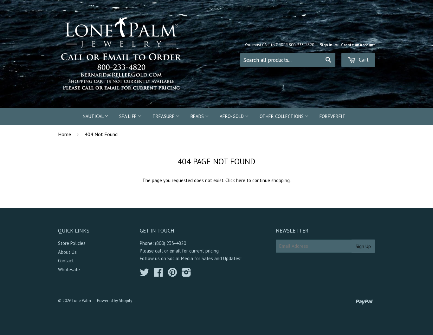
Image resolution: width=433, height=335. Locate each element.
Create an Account (358, 45)
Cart (363, 59)
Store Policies (72, 243)
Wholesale (69, 269)
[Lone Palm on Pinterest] (172, 274)
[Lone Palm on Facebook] (158, 274)
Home (64, 134)
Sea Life (128, 116)
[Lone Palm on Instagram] (186, 274)
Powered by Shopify (114, 300)
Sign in (326, 45)
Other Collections (282, 116)
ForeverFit (333, 116)
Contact (66, 261)
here (240, 180)
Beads (198, 116)
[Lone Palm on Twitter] (144, 274)
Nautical (94, 116)
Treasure (164, 116)
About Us (67, 252)
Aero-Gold (232, 116)
